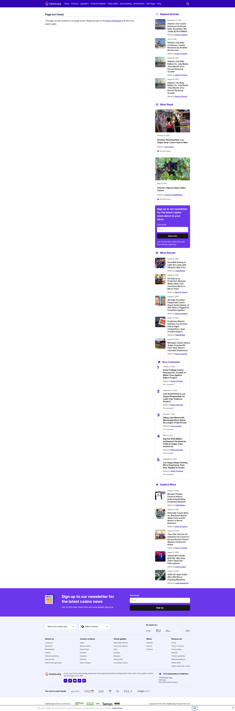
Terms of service (177, 646)
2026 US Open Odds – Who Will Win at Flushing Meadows (177, 577)
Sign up (160, 607)
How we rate (49, 659)
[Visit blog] (84, 681)
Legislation (84, 4)
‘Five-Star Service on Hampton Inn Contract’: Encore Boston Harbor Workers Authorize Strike (178, 539)
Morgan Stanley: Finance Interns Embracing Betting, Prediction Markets (176, 498)
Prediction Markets (98, 4)
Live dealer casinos (121, 663)
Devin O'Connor (181, 35)
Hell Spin (83, 653)
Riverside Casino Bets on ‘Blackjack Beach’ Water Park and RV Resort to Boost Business (177, 518)
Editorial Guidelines (52, 656)
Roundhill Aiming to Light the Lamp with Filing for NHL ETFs (176, 265)
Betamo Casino (85, 646)
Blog (159, 4)
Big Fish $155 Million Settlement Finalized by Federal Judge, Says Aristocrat (174, 443)
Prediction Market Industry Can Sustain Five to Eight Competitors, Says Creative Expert (177, 326)
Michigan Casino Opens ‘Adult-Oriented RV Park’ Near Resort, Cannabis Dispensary (178, 347)
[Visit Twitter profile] (65, 681)
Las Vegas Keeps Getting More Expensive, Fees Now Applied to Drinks (175, 465)
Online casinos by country (180, 666)
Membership (49, 649)
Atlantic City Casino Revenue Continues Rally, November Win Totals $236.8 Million (177, 27)
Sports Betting (125, 4)
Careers (48, 653)
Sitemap (174, 653)
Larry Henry (169, 147)
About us (49, 639)
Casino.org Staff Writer (174, 195)
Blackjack (117, 656)
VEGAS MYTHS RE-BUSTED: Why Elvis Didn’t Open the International (176, 559)
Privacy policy (176, 649)
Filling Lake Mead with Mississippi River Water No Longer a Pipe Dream (175, 420)
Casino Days (84, 649)
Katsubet (83, 656)
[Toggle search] (188, 3)
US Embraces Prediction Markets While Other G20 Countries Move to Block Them (176, 283)
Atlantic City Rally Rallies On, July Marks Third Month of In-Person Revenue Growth (177, 66)
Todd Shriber (180, 271)
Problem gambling (178, 656)
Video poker (118, 659)
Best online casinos (121, 643)
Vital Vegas (150, 4)
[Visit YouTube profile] (75, 681)
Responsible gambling (53, 663)
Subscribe (172, 236)
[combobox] (60, 626)
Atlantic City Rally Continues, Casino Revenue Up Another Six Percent (177, 46)
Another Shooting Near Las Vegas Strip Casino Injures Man (172, 141)
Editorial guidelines (178, 659)
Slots (115, 649)
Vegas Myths (113, 4)
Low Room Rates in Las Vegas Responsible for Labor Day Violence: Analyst (174, 398)
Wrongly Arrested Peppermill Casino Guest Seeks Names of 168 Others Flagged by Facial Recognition (178, 305)
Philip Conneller (181, 314)
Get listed (48, 646)
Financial (74, 4)
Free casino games (121, 646)
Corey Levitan (176, 426)
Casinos (149, 646)
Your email (161, 224)
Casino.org (171, 704)
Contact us (49, 643)
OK (194, 708)
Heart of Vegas (85, 663)
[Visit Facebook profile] (70, 681)
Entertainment (138, 4)
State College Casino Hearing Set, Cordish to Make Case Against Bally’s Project (174, 374)
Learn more (117, 708)
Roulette (117, 653)
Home (173, 643)
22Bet (82, 643)
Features (149, 649)
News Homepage (114, 21)
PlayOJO (83, 659)
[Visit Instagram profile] (79, 681)
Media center (176, 663)
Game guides (120, 639)
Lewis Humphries (181, 583)
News (67, 4)
